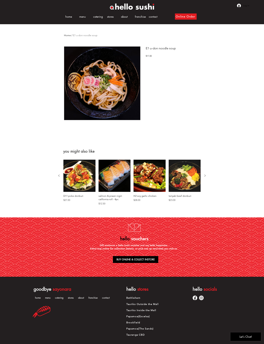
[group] (132, 182)
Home (67, 35)
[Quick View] (79, 176)
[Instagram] (201, 298)
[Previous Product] (59, 175)
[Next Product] (205, 175)
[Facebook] (195, 298)
